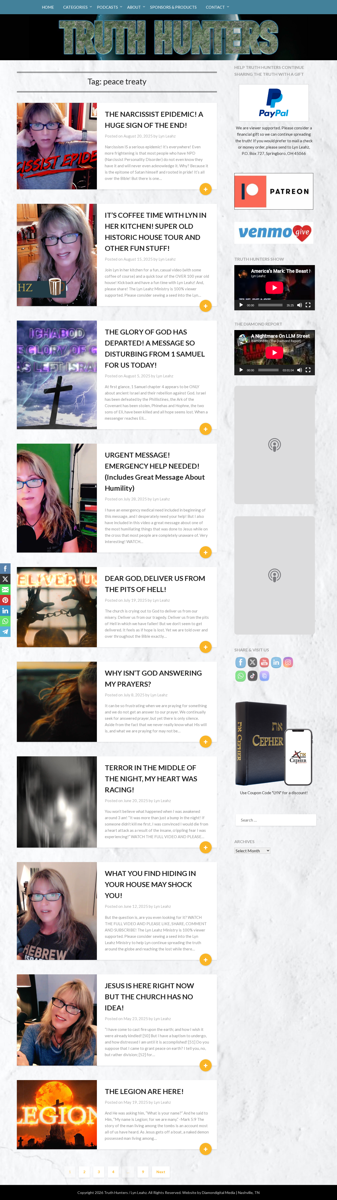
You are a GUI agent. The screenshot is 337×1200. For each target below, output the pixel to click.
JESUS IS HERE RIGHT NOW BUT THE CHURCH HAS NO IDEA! (149, 996)
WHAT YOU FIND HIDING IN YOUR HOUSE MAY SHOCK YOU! (150, 884)
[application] (274, 287)
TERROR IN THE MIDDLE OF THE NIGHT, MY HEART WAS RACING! (151, 778)
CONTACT (215, 7)
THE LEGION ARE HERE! (144, 1091)
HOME (48, 7)
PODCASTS (107, 7)
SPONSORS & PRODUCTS (173, 7)
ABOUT (134, 7)
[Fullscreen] (308, 305)
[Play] (241, 305)
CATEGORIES (75, 7)
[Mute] (299, 305)
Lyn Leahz (167, 136)
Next (160, 1171)
